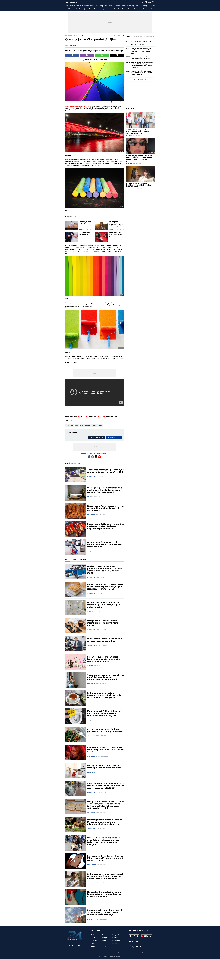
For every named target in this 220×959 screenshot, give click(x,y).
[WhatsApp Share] (102, 55)
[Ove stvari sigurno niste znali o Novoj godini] (101, 237)
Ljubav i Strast (88, 9)
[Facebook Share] (72, 55)
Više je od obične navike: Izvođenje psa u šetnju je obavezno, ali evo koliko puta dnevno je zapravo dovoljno (104, 841)
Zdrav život (121, 9)
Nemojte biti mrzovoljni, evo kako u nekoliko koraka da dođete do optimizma (116, 224)
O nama (72, 952)
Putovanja (129, 9)
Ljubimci (105, 9)
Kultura (138, 6)
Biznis (131, 6)
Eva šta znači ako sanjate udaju (85, 233)
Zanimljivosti (147, 9)
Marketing (98, 952)
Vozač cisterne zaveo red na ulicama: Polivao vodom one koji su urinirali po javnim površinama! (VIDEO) (105, 785)
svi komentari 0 (97, 438)
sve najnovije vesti (140, 79)
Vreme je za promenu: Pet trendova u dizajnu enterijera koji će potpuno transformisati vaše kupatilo (105, 490)
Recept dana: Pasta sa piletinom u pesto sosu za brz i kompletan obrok (105, 730)
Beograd (115, 935)
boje (76, 425)
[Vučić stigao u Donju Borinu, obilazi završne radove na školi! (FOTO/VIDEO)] (140, 120)
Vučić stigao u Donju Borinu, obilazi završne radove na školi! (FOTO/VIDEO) (141, 43)
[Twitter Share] (117, 55)
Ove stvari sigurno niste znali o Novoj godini (115, 234)
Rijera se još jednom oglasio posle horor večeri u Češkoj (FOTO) (142, 57)
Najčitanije (140, 37)
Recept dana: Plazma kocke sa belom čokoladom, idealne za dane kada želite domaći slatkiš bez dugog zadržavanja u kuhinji (105, 805)
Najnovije (69, 6)
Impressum (88, 952)
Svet (105, 6)
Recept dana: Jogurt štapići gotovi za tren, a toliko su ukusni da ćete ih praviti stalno (105, 508)
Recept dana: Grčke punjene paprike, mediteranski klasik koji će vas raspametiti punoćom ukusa (105, 526)
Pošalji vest (107, 952)
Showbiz (99, 6)
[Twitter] (153, 2)
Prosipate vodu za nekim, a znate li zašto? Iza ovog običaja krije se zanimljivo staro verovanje (104, 912)
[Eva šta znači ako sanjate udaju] (71, 237)
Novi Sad (115, 944)
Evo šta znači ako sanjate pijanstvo (85, 222)
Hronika (111, 6)
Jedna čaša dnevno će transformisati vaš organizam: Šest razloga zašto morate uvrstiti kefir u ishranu (105, 876)
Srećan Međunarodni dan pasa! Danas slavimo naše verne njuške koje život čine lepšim (103, 659)
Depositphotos (145, 952)
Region (115, 938)
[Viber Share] (87, 55)
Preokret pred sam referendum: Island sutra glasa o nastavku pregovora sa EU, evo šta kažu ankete (141, 51)
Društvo (118, 6)
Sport (92, 6)
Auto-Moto (113, 9)
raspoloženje (85, 425)
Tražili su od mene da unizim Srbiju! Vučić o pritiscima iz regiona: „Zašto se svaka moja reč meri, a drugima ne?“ (142, 65)
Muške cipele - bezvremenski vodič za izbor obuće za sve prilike (104, 640)
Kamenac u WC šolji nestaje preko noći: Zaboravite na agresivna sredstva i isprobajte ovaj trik (104, 713)
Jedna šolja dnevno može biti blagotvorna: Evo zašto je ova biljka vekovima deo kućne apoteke (104, 695)
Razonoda (69, 425)
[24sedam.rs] (71, 2)
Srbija (144, 6)
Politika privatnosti (119, 952)
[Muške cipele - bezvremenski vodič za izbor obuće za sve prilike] (75, 643)
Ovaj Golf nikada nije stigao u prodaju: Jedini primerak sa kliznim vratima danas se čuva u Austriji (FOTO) (104, 569)
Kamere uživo (78, 6)
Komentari (150, 37)
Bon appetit (97, 9)
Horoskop (151, 6)
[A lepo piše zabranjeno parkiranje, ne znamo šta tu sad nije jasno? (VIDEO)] (75, 475)
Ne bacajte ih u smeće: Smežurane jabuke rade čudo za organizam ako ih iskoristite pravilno (104, 894)
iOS (79, 417)
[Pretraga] (139, 2)
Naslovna (68, 35)
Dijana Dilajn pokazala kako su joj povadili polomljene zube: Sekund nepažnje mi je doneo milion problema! (139, 158)
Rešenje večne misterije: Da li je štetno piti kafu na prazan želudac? (104, 766)
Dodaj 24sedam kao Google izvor (96, 60)
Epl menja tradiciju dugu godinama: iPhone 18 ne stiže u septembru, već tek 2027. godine (105, 858)
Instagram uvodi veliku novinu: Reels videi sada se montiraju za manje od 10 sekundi (141, 72)
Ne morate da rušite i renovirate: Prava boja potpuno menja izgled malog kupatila (103, 605)
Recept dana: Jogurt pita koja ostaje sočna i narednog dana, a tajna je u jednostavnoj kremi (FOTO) (105, 586)
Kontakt (80, 952)
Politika (86, 6)
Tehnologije (138, 9)
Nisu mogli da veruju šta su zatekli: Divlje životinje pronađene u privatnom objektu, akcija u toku (104, 822)
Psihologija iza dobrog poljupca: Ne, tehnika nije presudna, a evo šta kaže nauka (105, 749)
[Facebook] (142, 2)
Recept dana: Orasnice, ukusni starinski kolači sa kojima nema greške (102, 623)
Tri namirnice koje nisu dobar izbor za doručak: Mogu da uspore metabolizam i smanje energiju (105, 677)
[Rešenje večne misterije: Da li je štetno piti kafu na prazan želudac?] (75, 770)
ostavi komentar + (114, 438)
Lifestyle (124, 6)
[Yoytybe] (149, 2)
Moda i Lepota (73, 9)
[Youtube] (99, 456)
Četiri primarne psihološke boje (77, 106)
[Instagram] (146, 2)
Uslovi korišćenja (133, 952)
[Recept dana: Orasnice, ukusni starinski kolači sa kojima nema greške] (75, 625)
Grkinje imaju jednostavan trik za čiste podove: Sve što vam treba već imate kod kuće (105, 544)
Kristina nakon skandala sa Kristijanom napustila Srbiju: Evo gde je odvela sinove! (140, 185)
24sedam (101, 417)
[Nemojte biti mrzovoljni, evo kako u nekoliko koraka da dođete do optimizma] (101, 225)
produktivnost (97, 425)
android (86, 417)
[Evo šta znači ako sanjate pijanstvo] (71, 225)
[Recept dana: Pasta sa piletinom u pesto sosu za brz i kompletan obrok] (75, 734)
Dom (80, 9)
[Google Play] (146, 936)
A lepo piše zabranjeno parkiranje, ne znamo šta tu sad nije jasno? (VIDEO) (105, 471)
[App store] (134, 936)
